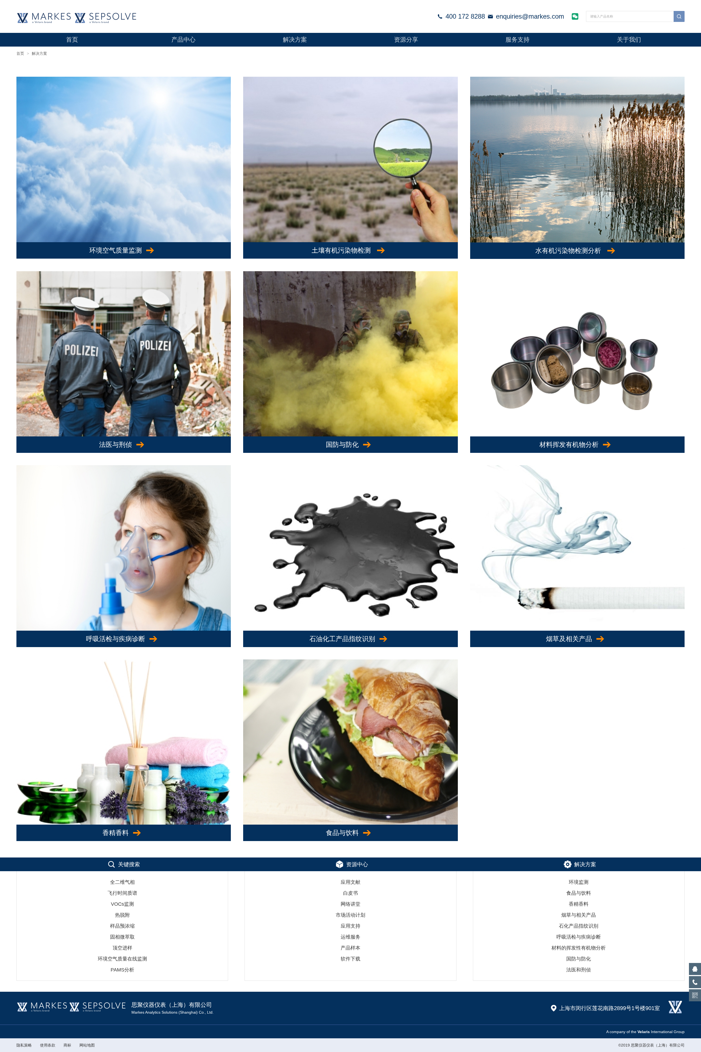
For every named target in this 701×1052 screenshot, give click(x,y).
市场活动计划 (350, 915)
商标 (67, 1045)
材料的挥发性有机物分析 (578, 948)
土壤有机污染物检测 (342, 250)
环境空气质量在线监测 (122, 959)
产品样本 (350, 948)
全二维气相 (122, 882)
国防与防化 (342, 444)
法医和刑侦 (578, 970)
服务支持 (517, 39)
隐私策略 (24, 1045)
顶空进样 (122, 948)
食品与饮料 (342, 832)
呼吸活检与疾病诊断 (115, 638)
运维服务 (350, 937)
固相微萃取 (122, 937)
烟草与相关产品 (578, 915)
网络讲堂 (350, 904)
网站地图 (87, 1045)
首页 (72, 39)
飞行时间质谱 (122, 893)
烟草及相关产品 (569, 638)
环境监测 (578, 882)
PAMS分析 (122, 970)
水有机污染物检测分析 (569, 250)
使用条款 (47, 1045)
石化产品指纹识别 (578, 926)
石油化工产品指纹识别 (342, 638)
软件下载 (350, 959)
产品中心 (183, 39)
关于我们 (629, 39)
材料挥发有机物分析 (569, 444)
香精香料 (115, 832)
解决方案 (295, 39)
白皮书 (350, 893)
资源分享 (406, 39)
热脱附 (122, 915)
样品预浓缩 (122, 926)
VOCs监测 (122, 904)
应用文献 (350, 882)
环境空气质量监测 (115, 250)
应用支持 (350, 926)
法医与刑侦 (115, 444)
